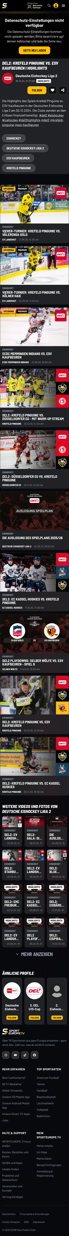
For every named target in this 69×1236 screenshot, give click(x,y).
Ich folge (42, 1152)
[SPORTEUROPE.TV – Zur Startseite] (4, 5)
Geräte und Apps (12, 1163)
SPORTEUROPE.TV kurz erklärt (16, 1144)
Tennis (41, 1084)
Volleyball (42, 1109)
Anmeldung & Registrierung (45, 1173)
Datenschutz (9, 1213)
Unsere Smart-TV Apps (16, 1114)
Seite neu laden (34, 50)
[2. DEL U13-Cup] (34, 990)
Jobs (5, 1120)
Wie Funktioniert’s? (13, 1078)
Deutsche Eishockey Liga (12, 1007)
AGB (26, 1221)
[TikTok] (25, 1055)
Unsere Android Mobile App (16, 1105)
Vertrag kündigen (12, 1197)
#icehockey (10, 120)
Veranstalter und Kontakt (12, 1188)
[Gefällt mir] (52, 90)
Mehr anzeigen (37, 954)
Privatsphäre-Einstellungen (34, 1213)
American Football (48, 1078)
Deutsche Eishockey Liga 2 (36, 76)
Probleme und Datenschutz (10, 1178)
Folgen (37, 90)
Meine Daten (44, 1158)
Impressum (39, 1221)
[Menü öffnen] (63, 6)
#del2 (43, 115)
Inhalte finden (10, 1169)
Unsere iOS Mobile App (16, 1097)
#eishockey (56, 115)
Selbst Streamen (12, 1090)
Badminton (43, 1116)
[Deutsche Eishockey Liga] (12, 990)
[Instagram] (6, 1055)
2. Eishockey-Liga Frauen (57, 1007)
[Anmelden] (55, 5)
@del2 (45, 120)
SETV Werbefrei (11, 1084)
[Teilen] (63, 90)
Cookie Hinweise (11, 1221)
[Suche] (49, 6)
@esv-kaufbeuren (27, 125)
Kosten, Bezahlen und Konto (15, 1154)
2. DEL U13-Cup (34, 1007)
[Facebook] (34, 1055)
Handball (42, 1090)
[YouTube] (15, 1055)
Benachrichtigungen (49, 1165)
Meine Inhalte (45, 1146)
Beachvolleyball (46, 1097)
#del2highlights (29, 120)
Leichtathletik (45, 1103)
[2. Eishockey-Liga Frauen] (56, 990)
